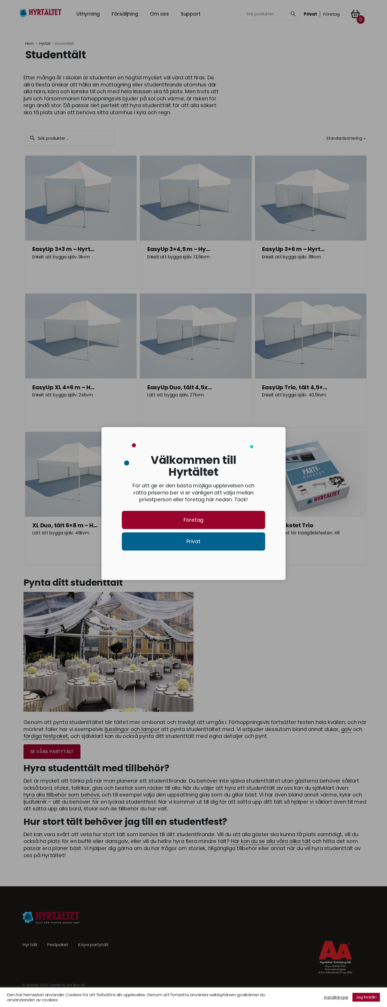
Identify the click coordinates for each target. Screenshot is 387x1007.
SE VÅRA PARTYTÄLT (52, 751)
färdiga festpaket (46, 736)
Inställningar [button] (336, 997)
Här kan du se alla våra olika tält (271, 841)
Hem (29, 43)
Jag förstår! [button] (366, 997)
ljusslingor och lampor (132, 729)
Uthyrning (88, 13)
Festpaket (57, 944)
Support (191, 13)
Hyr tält (30, 944)
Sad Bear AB (75, 985)
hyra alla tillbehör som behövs (61, 794)
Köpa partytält (93, 944)
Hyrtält (44, 43)
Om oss (159, 13)
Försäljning (125, 13)
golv (346, 729)
